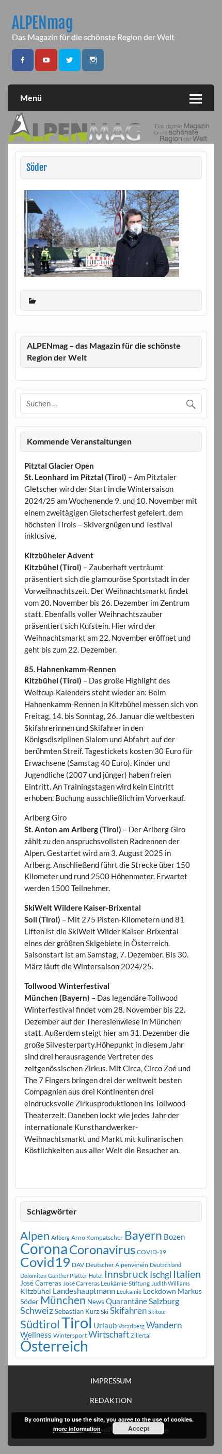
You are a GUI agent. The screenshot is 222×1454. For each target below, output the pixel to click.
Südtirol (40, 1324)
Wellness (36, 1334)
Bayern (143, 1235)
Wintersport (70, 1335)
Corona (44, 1248)
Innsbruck (126, 1274)
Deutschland (165, 1264)
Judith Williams (170, 1283)
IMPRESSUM (111, 1380)
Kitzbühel (35, 1291)
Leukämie (129, 1291)
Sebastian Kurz (77, 1311)
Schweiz (36, 1310)
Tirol (76, 1322)
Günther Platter (67, 1275)
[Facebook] (23, 60)
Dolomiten (33, 1275)
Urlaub (105, 1325)
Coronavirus (102, 1249)
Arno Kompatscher (97, 1237)
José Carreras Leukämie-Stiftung (106, 1283)
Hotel (96, 1275)
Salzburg (164, 1301)
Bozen (174, 1236)
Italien (187, 1274)
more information (77, 1428)
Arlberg (60, 1237)
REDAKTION (111, 1400)
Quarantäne (126, 1301)
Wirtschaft (108, 1334)
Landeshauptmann (84, 1290)
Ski (104, 1311)
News (95, 1301)
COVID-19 (151, 1252)
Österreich (54, 1346)
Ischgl (160, 1275)
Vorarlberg (131, 1326)
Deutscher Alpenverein (117, 1265)
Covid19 (45, 1262)
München (63, 1300)
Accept (138, 1428)
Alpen (35, 1235)
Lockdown (159, 1291)
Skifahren (128, 1310)
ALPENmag (42, 23)
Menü (31, 97)
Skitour (157, 1311)
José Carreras (40, 1283)
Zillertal (141, 1335)
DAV (78, 1265)
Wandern (164, 1325)
